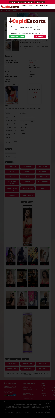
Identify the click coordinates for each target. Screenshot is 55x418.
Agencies (31, 5)
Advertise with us (38, 8)
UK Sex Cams (15, 2)
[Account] (53, 6)
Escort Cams (40, 2)
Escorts (24, 5)
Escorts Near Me (44, 5)
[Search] (49, 6)
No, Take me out (39, 36)
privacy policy (27, 29)
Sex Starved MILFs (28, 2)
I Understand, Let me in (17, 36)
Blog (37, 5)
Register (45, 8)
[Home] (10, 7)
